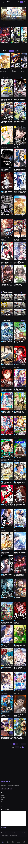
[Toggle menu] (25, 2)
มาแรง (11, 51)
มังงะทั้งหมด (3, 797)
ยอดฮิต (16, 51)
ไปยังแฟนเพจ (3, 827)
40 (22, 744)
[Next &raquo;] (24, 744)
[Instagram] (5, 788)
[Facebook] (2, 788)
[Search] (19, 2)
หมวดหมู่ (2, 799)
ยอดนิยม (2, 804)
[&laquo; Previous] (11, 744)
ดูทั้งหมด (23, 24)
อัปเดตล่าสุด (3, 802)
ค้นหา (2, 806)
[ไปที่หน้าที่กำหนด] (23, 747)
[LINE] (8, 788)
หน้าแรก (2, 795)
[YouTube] (11, 788)
